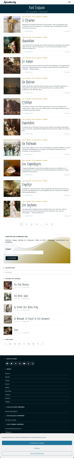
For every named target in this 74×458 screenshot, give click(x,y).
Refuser (37, 448)
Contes (7, 380)
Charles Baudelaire (11, 411)
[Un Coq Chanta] (8, 285)
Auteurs (7, 373)
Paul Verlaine (43, 12)
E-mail (9, 249)
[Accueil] (27, 12)
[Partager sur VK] (29, 344)
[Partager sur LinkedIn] (19, 344)
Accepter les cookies (37, 443)
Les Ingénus (29, 205)
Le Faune (27, 61)
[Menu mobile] (69, 2)
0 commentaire (28, 31)
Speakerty (10, 2)
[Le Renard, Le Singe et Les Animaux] (8, 319)
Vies (16, 330)
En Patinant (29, 143)
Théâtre (7, 402)
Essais (7, 384)
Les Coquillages (31, 164)
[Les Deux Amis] (8, 297)
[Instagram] (28, 363)
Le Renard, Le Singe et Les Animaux (32, 319)
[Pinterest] (16, 363)
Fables (7, 387)
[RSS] (32, 363)
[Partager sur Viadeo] (43, 344)
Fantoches (28, 123)
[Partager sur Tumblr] (38, 344)
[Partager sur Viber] (24, 344)
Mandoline (28, 40)
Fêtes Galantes (37, 16)
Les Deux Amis (21, 296)
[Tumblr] (20, 363)
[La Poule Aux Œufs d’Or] (8, 308)
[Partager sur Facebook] (10, 344)
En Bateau (28, 82)
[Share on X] (6, 344)
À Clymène (28, 20)
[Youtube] (24, 363)
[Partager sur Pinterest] (15, 344)
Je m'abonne (12, 258)
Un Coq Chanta (21, 284)
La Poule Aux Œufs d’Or (26, 307)
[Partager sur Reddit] (33, 344)
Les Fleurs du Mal (10, 420)
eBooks (7, 377)
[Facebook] (7, 363)
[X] (11, 363)
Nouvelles (8, 391)
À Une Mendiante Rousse (13, 428)
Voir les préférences (37, 453)
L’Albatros (8, 432)
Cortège (27, 184)
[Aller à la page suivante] (52, 224)
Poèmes (45, 16)
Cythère (27, 102)
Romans (7, 398)
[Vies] (8, 331)
